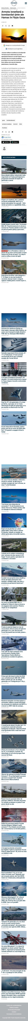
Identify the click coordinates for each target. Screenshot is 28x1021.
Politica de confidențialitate (14, 1005)
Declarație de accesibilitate (14, 1014)
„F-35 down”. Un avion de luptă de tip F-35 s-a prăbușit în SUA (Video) (13, 971)
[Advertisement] (14, 298)
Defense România (5, 8)
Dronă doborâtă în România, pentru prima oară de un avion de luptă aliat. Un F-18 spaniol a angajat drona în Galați (13, 429)
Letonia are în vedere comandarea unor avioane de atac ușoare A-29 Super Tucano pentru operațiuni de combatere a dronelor (12, 556)
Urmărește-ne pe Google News (15, 48)
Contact (14, 1012)
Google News (7, 137)
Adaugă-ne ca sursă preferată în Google (15, 45)
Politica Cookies (14, 1007)
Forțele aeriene (13, 8)
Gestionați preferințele (14, 1009)
